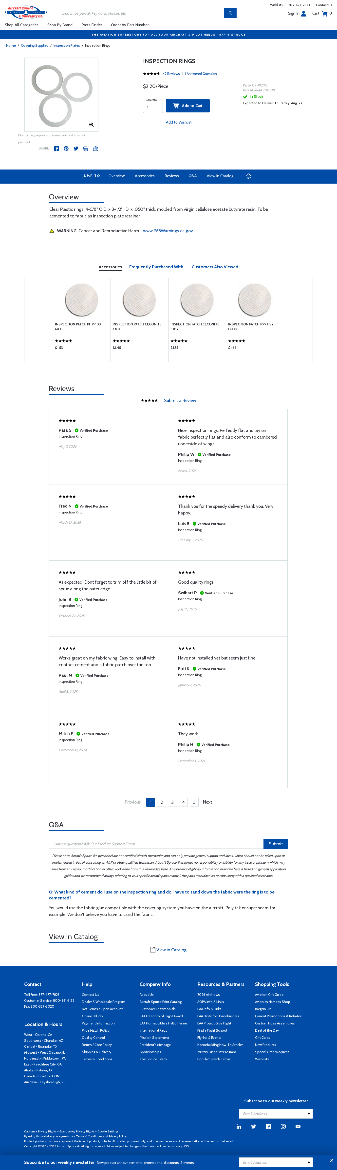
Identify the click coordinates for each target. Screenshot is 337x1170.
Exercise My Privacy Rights (76, 1131)
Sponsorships (150, 1052)
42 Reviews (171, 73)
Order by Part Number (130, 24)
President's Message (155, 1044)
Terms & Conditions (97, 1059)
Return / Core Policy (97, 1044)
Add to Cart (191, 105)
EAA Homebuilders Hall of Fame (163, 1023)
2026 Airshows (208, 994)
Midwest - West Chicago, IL (44, 1052)
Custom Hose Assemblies (275, 1023)
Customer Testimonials (158, 1009)
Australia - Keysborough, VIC (45, 1082)
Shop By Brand (60, 24)
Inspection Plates (67, 45)
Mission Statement (154, 1037)
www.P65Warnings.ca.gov (168, 230)
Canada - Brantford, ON (41, 1076)
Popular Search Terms (214, 1059)
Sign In (294, 13)
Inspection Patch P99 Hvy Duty (251, 326)
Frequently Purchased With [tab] (156, 267)
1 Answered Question (201, 73)
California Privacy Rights (40, 1131)
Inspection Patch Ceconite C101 (137, 326)
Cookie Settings (107, 1131)
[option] (61, 95)
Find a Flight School (212, 1030)
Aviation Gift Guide (269, 994)
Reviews (172, 175)
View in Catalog (220, 175)
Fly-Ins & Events (209, 1037)
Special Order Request (272, 1052)
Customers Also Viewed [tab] (215, 267)
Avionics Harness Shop (272, 1002)
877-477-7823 (299, 5)
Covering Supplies (34, 45)
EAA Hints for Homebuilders (218, 1016)
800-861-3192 (63, 1000)
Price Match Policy (95, 1030)
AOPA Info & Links (210, 1002)
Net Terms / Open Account (102, 1009)
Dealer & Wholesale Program (103, 1002)
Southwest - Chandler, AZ (43, 1040)
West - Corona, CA (38, 1034)
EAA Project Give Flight (214, 1023)
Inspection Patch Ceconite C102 (194, 326)
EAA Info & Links (209, 1009)
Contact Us (324, 5)
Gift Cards (262, 1037)
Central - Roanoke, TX (40, 1046)
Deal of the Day (267, 1030)
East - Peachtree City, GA (43, 1064)
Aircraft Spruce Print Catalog (161, 1002)
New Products (265, 1044)
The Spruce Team (153, 1059)
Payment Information (98, 1023)
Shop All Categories (21, 24)
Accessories (145, 175)
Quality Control (93, 1037)
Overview (117, 175)
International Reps (153, 1030)
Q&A (193, 175)
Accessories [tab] (110, 267)
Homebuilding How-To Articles (220, 1044)
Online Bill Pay (92, 1016)
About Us (147, 994)
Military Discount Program (216, 1052)
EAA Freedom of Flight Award (161, 1016)
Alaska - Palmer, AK (38, 1070)
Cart (322, 13)
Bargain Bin (263, 1009)
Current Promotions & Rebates (278, 1016)
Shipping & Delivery (96, 1052)
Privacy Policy (118, 1136)
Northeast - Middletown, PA (45, 1058)
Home (11, 45)
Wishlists (276, 5)
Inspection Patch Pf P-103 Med (78, 326)
